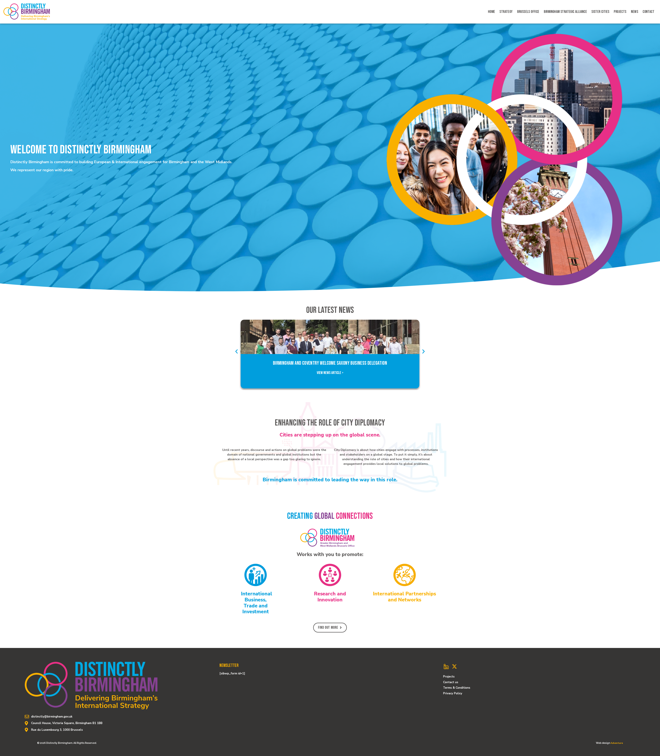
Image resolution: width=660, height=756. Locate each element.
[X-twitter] (454, 666)
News (634, 11)
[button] (236, 351)
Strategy (506, 11)
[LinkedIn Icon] (446, 666)
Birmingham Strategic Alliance (565, 11)
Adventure (616, 743)
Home (491, 11)
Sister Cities (600, 11)
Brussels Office (528, 11)
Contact (648, 11)
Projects (620, 11)
